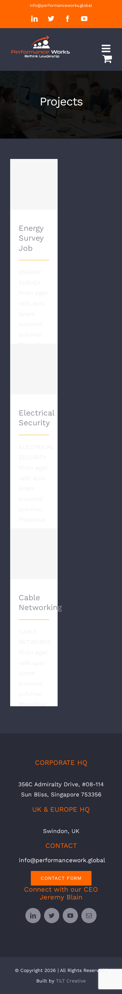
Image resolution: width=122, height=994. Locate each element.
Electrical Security (34, 359)
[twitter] (51, 915)
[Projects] (34, 184)
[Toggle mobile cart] (107, 59)
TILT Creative (71, 980)
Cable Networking (34, 544)
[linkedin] (33, 915)
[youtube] (70, 915)
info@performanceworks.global (61, 5)
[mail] (89, 915)
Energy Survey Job (34, 175)
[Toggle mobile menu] (107, 48)
